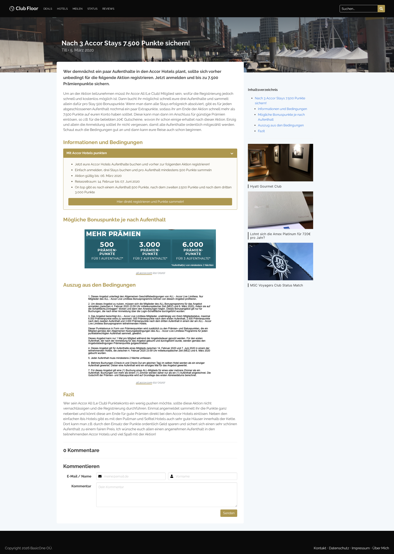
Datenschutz (339, 548)
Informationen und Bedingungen (282, 109)
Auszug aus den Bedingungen (281, 125)
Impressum (361, 548)
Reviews (108, 8)
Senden (229, 513)
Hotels (62, 8)
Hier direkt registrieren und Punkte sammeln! (150, 202)
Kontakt (320, 548)
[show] (232, 153)
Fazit (261, 131)
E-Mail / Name (79, 476)
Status (92, 8)
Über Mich (380, 548)
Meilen (77, 8)
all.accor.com (144, 273)
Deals (48, 8)
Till (65, 50)
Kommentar (81, 486)
